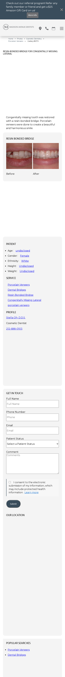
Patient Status (15, 438)
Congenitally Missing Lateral (24, 300)
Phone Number (15, 412)
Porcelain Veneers (15, 41)
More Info (32, 15)
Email (9, 425)
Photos (20, 39)
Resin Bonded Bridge (20, 295)
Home (10, 39)
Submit (13, 503)
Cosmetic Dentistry (34, 39)
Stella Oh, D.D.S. (15, 317)
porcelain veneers (18, 305)
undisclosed (23, 250)
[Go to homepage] (17, 28)
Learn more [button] (31, 492)
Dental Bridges (17, 289)
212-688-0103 (14, 328)
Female (24, 255)
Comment (12, 452)
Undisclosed (26, 266)
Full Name (12, 398)
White (25, 261)
